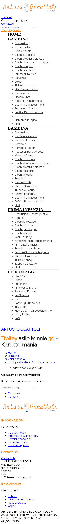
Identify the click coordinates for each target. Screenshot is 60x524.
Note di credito (17, 502)
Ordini (11, 505)
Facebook (14, 393)
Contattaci (7, 23)
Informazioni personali (21, 499)
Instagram (14, 396)
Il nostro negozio (18, 445)
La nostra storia (17, 442)
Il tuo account (11, 484)
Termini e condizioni (20, 439)
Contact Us (8, 458)
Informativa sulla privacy (23, 435)
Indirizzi (12, 496)
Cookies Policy (17, 432)
